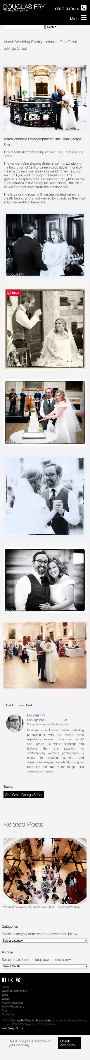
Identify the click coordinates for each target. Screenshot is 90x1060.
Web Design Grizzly (13, 1028)
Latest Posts (25, 705)
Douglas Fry (36, 715)
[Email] (81, 717)
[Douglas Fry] (15, 731)
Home (5, 986)
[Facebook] (69, 716)
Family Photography (13, 1006)
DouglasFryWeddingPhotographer (47, 724)
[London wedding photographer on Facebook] (5, 980)
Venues (6, 998)
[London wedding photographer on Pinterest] (19, 980)
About (9, 705)
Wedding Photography (14, 990)
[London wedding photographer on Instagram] (12, 980)
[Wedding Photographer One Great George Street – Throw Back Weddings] (44, 871)
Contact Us (8, 1014)
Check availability (67, 1043)
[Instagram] (75, 716)
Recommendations (12, 1002)
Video (5, 994)
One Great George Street (23, 795)
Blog (4, 1010)
